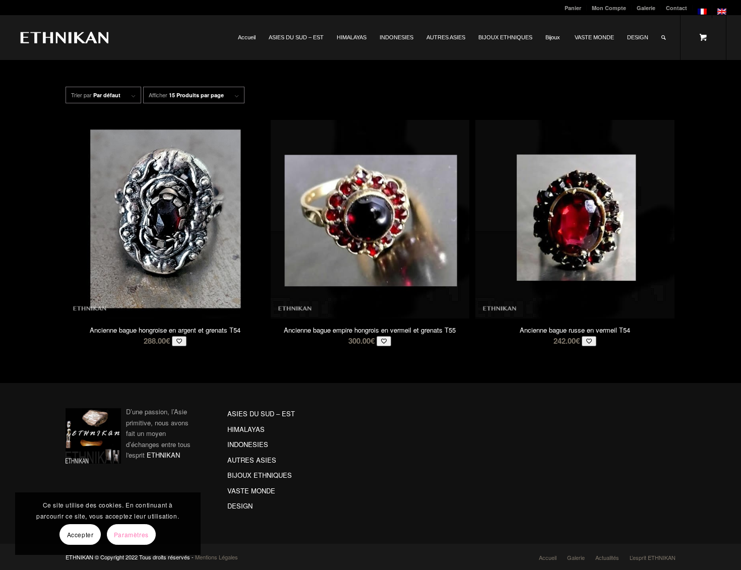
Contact (676, 8)
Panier (573, 8)
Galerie (646, 8)
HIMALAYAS (246, 429)
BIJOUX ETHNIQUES (259, 475)
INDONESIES (247, 444)
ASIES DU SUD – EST (261, 413)
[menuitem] (573, 8)
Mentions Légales (216, 557)
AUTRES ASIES (251, 460)
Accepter (80, 534)
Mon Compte (609, 8)
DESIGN (240, 506)
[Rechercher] (663, 37)
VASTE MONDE (251, 490)
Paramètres (131, 534)
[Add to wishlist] (179, 341)
